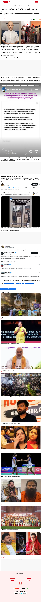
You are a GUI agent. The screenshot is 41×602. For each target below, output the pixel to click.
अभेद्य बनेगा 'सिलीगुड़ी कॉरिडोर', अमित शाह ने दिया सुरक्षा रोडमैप (9, 370)
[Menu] (39, 1)
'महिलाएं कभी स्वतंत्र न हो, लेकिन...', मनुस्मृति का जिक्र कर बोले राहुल (10, 343)
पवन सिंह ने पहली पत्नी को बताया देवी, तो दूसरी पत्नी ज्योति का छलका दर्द (10, 556)
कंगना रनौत (7, 288)
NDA (14, 288)
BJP (11, 288)
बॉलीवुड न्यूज (2, 288)
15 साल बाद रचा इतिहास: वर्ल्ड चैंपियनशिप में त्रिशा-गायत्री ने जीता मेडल (10, 476)
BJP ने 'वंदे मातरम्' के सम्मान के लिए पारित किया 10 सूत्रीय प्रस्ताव (9, 529)
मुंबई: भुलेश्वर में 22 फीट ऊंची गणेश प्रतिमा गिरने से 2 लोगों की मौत (9, 317)
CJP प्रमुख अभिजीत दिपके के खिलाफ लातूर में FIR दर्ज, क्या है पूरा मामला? (10, 423)
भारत (1, 318)
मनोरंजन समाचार (2, 19)
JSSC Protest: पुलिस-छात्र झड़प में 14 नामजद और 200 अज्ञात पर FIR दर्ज (11, 396)
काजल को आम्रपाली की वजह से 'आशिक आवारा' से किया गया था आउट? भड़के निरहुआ (12, 449)
